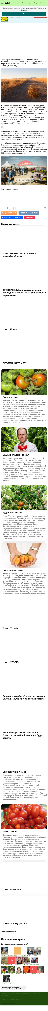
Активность (16, 3)
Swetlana (25, 974)
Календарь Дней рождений (13, 988)
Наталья (18, 964)
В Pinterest (29, 217)
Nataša (39, 974)
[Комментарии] (8, 208)
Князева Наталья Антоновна (17, 955)
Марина (10, 964)
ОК (24, 14)
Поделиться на (12, 217)
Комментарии (27, 3)
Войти (42, 3)
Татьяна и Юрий (35, 964)
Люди (36, 3)
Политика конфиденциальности (12, 999)
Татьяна (3, 974)
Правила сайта (6, 994)
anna (28, 955)
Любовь (36, 955)
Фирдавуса (4, 964)
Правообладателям (20, 994)
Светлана (33, 974)
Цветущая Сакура (7, 983)
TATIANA (11, 974)
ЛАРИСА (25, 964)
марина (3, 955)
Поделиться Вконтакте (29, 213)
